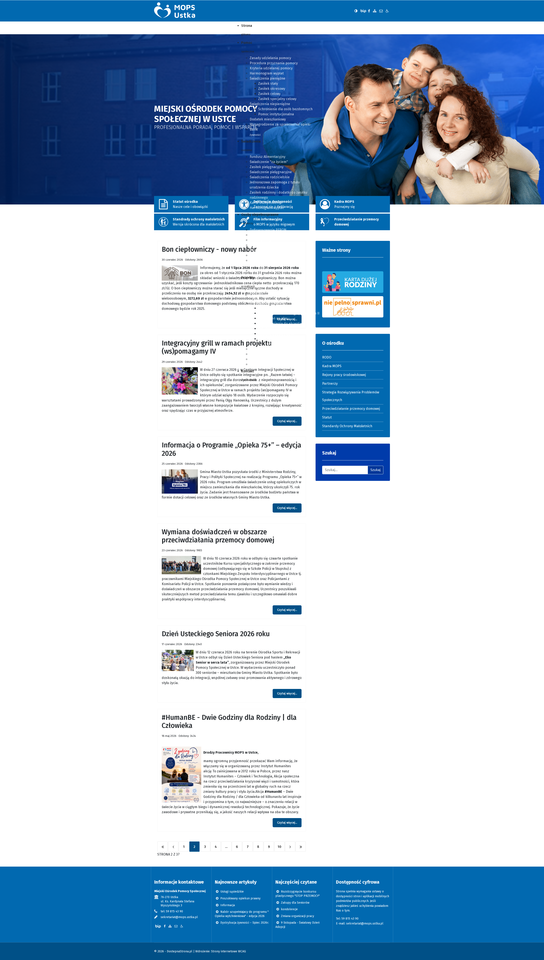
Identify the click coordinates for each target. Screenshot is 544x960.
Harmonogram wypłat (267, 73)
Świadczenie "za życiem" (269, 162)
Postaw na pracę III (273, 308)
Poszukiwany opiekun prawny (240, 898)
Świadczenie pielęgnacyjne (271, 172)
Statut (327, 417)
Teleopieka (258, 235)
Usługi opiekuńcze (264, 255)
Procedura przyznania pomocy (274, 63)
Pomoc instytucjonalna (276, 114)
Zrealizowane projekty (267, 303)
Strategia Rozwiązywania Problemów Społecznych (350, 396)
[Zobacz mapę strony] (374, 11)
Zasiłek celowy (269, 94)
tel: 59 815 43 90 (172, 911)
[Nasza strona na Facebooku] (369, 11)
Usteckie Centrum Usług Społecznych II (288, 313)
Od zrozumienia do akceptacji (281, 323)
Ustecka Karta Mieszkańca (270, 271)
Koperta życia (260, 240)
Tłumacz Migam (262, 250)
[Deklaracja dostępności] (387, 11)
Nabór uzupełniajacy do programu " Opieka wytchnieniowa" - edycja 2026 (242, 914)
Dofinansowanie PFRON (268, 230)
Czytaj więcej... (287, 421)
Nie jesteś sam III (271, 329)
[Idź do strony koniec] (301, 846)
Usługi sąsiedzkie (232, 891)
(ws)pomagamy (270, 339)
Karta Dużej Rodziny (265, 203)
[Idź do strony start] (162, 846)
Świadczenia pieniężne (267, 78)
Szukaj (375, 470)
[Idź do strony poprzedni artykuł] (173, 846)
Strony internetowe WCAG (228, 951)
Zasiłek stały (268, 83)
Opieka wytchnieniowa (267, 359)
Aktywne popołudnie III (276, 334)
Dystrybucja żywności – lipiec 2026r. (244, 922)
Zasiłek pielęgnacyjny (266, 167)
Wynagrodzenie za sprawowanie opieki (280, 124)
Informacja (227, 905)
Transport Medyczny (266, 245)
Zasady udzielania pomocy (270, 58)
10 (279, 847)
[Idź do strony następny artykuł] (290, 846)
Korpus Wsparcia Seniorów (271, 349)
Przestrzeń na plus (273, 318)
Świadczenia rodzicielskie (270, 177)
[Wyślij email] (381, 11)
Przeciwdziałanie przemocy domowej (351, 409)
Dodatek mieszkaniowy (268, 119)
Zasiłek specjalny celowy (277, 99)
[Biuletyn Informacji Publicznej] (364, 11)
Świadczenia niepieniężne (270, 104)
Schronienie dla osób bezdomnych (285, 109)
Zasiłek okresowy (271, 89)
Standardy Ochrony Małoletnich (347, 426)
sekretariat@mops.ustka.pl (179, 917)
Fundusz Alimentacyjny (267, 157)
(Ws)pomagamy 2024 (283, 344)
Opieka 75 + (259, 364)
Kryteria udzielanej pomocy (271, 68)
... (226, 847)
